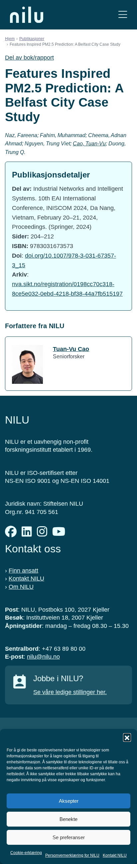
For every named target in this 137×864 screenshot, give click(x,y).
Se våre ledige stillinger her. (70, 692)
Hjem (10, 38)
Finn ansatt (23, 570)
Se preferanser (69, 837)
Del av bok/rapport (29, 57)
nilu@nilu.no (43, 656)
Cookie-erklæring (26, 852)
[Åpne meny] (122, 15)
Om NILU (21, 587)
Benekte (68, 819)
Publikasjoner (31, 38)
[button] (127, 737)
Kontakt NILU (115, 855)
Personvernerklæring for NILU (72, 855)
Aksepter (68, 801)
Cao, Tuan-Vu (89, 143)
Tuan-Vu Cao (71, 349)
